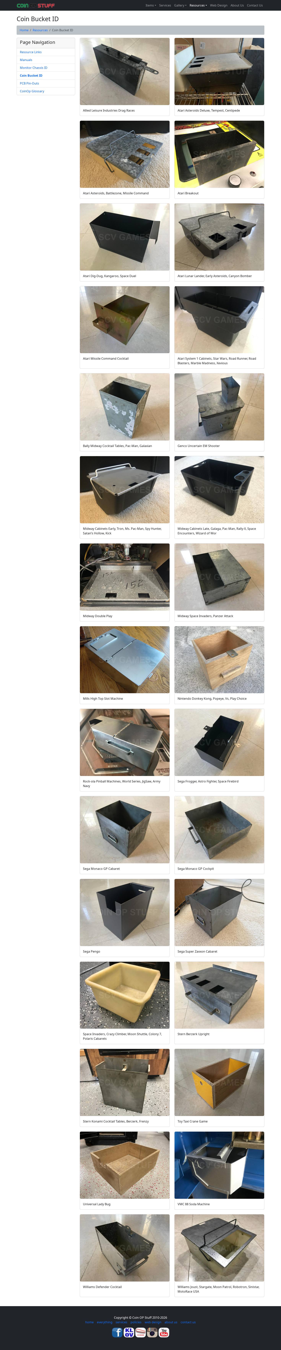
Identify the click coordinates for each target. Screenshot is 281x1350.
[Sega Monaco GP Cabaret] (125, 829)
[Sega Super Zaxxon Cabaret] (219, 912)
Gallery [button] (179, 5)
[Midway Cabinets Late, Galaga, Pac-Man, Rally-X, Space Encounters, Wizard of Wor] (219, 489)
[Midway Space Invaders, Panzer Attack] (219, 577)
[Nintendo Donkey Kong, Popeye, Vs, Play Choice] (219, 659)
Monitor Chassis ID (33, 68)
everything (104, 1322)
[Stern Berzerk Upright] (219, 995)
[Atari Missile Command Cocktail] (125, 319)
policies (136, 1322)
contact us (188, 1322)
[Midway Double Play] (125, 577)
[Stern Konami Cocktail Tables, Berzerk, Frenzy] (125, 1082)
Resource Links (31, 52)
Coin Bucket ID (31, 75)
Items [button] (150, 5)
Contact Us (255, 5)
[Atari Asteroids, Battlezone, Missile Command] (125, 154)
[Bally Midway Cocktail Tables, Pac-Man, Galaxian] (125, 407)
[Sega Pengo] (125, 912)
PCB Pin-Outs (29, 83)
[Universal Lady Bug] (125, 1165)
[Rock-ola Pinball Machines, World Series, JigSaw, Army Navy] (125, 742)
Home (24, 30)
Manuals (26, 60)
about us (171, 1322)
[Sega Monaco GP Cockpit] (219, 829)
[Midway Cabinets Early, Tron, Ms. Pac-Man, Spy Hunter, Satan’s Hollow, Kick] (125, 489)
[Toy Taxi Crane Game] (219, 1082)
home (89, 1322)
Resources (40, 30)
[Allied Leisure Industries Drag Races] (125, 71)
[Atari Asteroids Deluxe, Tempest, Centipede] (219, 71)
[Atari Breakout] (219, 154)
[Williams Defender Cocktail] (125, 1248)
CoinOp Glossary (32, 91)
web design (153, 1322)
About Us (237, 5)
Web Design (218, 5)
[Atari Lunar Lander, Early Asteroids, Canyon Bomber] (219, 237)
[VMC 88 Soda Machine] (219, 1165)
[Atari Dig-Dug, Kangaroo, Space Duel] (125, 237)
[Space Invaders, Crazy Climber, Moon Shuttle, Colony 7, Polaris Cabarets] (125, 995)
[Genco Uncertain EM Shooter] (219, 407)
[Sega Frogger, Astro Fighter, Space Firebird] (219, 742)
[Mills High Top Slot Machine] (125, 659)
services (121, 1322)
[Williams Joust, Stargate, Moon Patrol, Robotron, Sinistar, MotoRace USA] (219, 1248)
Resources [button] (197, 5)
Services (165, 5)
